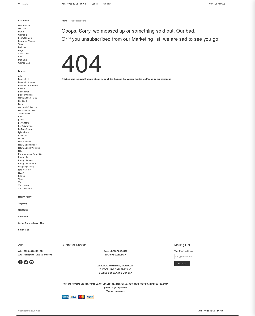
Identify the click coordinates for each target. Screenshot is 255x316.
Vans (20, 178)
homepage (166, 78)
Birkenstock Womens (28, 85)
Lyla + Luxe (23, 132)
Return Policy (25, 196)
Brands (22, 71)
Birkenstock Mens (26, 82)
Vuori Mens (23, 185)
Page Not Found (78, 20)
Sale (20, 56)
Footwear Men (25, 37)
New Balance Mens (27, 144)
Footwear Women (26, 40)
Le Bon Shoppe (25, 128)
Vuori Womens (25, 188)
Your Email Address (183, 251)
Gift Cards (23, 28)
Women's (22, 34)
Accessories (24, 53)
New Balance (24, 141)
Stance (21, 175)
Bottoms (22, 47)
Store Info (23, 216)
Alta (20, 75)
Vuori (20, 182)
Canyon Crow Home (27, 97)
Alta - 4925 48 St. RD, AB (30, 251)
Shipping (22, 203)
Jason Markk (24, 113)
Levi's (21, 119)
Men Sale (22, 59)
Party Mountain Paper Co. (30, 153)
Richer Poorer (24, 169)
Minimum (22, 135)
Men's (21, 31)
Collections (23, 20)
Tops (20, 43)
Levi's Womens (25, 125)
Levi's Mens (23, 122)
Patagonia (23, 157)
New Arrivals (24, 25)
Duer (20, 104)
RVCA (21, 172)
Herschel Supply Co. (28, 110)
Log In (95, 3)
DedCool (22, 100)
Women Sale (24, 62)
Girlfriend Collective (27, 107)
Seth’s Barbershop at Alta (31, 223)
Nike (20, 150)
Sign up (107, 3)
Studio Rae (23, 229)
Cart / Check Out (217, 3)
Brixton (21, 88)
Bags (20, 50)
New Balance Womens (29, 147)
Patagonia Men (25, 160)
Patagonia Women (27, 163)
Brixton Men (23, 91)
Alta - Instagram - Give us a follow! (35, 254)
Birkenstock (23, 79)
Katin (20, 116)
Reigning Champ (26, 166)
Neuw (21, 138)
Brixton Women (25, 94)
